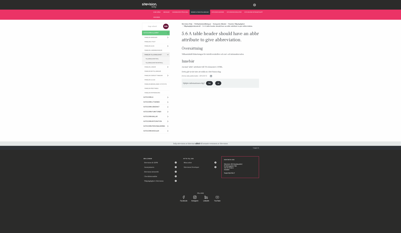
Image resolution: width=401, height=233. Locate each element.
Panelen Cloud (150, 80)
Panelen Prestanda (151, 88)
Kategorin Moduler (151, 131)
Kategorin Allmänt (151, 33)
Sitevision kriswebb (151, 172)
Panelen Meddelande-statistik (156, 84)
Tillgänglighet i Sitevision (154, 181)
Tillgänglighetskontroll (154, 62)
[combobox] (152, 26)
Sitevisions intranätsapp (253, 12)
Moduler (167, 12)
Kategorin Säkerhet (151, 107)
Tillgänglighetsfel (152, 59)
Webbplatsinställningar (200, 12)
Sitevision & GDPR (151, 162)
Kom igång (157, 12)
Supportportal (229, 173)
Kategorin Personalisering (154, 126)
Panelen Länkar (150, 67)
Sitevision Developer (235, 12)
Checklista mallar (150, 176)
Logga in (256, 148)
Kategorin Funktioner (152, 112)
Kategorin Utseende (151, 102)
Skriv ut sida (217, 76)
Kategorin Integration (152, 121)
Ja (218, 83)
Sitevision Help (187, 24)
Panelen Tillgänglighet (153, 54)
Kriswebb (156, 17)
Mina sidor (201, 162)
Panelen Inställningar (153, 71)
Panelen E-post (150, 41)
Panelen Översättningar (154, 75)
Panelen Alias (149, 46)
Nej (209, 83)
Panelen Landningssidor (153, 50)
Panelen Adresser (151, 37)
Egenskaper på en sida (180, 12)
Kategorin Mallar (150, 116)
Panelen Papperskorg (152, 93)
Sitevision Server (218, 12)
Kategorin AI (148, 97)
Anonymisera (149, 167)
